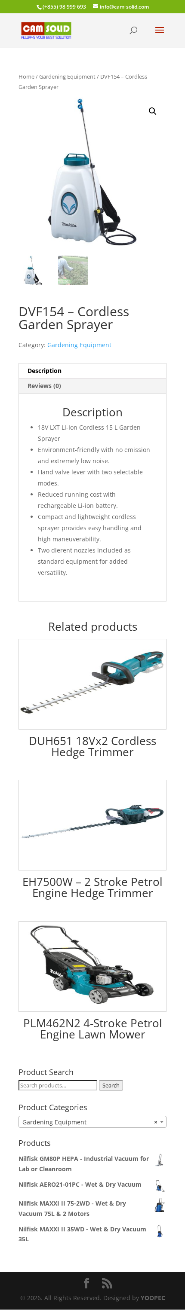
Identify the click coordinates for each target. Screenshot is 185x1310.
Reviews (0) (44, 386)
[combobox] (92, 1122)
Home (26, 76)
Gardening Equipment (67, 76)
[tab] (92, 371)
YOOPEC (153, 1298)
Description (45, 370)
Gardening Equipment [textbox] (89, 1122)
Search (111, 1085)
